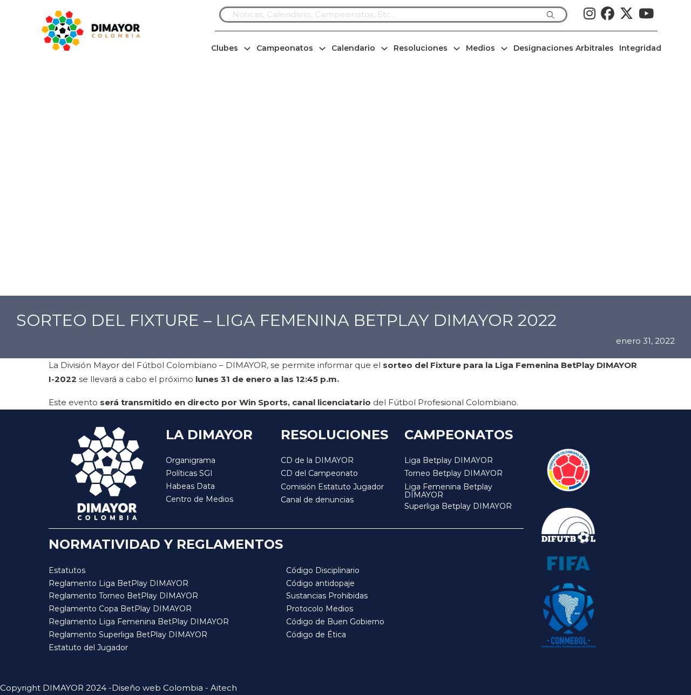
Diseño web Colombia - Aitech (174, 688)
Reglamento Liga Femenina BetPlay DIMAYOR (139, 621)
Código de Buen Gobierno (335, 621)
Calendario (353, 48)
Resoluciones (421, 48)
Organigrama (190, 460)
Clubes (224, 48)
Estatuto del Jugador (88, 647)
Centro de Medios (199, 499)
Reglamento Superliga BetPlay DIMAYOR (128, 634)
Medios (480, 48)
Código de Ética (316, 634)
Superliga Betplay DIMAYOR (458, 506)
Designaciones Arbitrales (563, 48)
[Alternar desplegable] (247, 48)
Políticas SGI (189, 473)
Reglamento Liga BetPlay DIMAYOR (118, 583)
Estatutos (67, 570)
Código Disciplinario (323, 570)
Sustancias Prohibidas (327, 596)
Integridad (640, 48)
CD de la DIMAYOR (317, 460)
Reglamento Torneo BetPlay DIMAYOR (123, 596)
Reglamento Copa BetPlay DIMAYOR (120, 609)
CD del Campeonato (319, 473)
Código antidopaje (320, 583)
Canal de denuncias (317, 500)
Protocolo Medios (319, 609)
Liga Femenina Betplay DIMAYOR (448, 491)
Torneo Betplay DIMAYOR (453, 473)
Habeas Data (190, 486)
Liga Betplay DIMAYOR (448, 460)
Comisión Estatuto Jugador (332, 487)
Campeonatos (284, 48)
